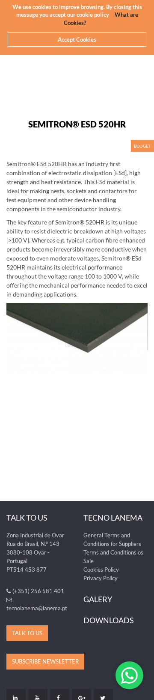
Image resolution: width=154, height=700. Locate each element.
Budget (142, 145)
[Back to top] (143, 689)
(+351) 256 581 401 (38, 591)
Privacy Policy (100, 578)
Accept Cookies (77, 39)
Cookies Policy (101, 569)
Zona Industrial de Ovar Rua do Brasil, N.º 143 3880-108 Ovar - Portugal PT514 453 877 (35, 552)
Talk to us (27, 633)
